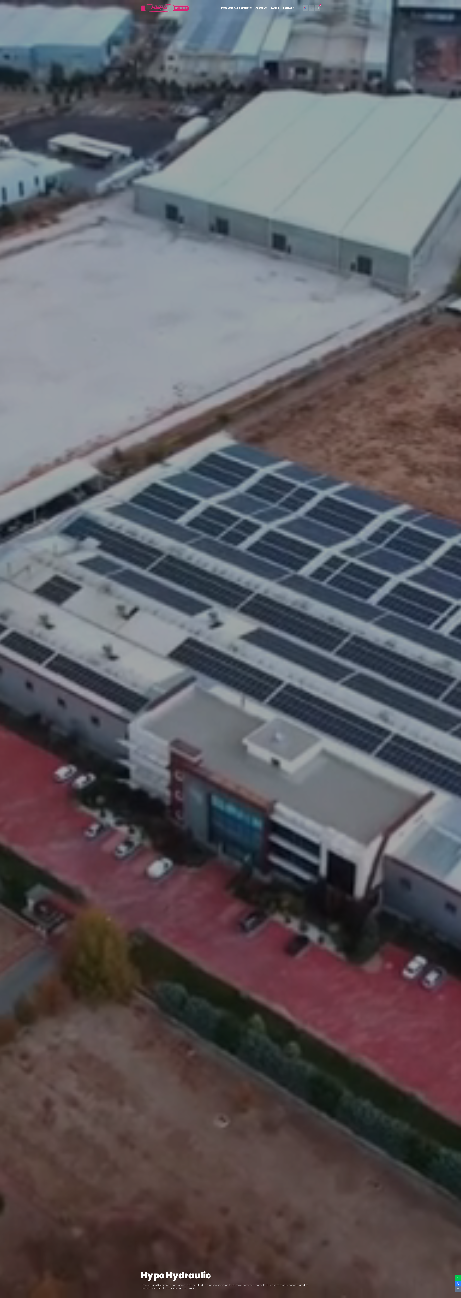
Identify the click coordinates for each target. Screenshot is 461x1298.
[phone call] (458, 1283)
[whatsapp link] (458, 1278)
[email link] (458, 1289)
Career (274, 7)
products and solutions (236, 7)
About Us (261, 7)
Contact (288, 7)
